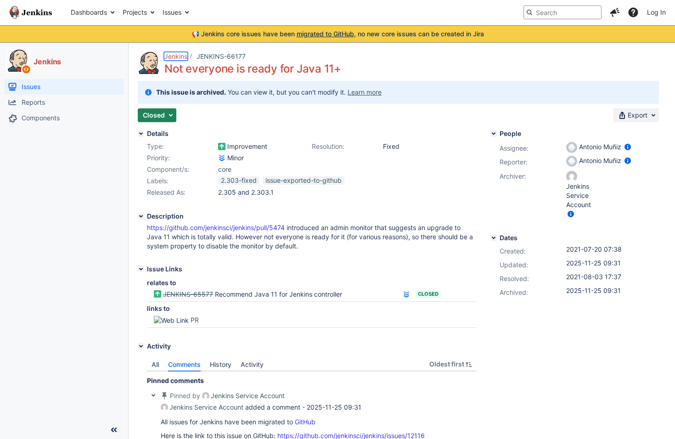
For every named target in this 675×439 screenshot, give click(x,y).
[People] (493, 133)
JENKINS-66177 (221, 56)
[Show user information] (627, 147)
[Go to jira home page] (31, 12)
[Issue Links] (141, 269)
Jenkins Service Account (248, 396)
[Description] (141, 216)
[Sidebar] (114, 430)
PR (195, 320)
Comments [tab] (184, 364)
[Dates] (493, 238)
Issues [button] (172, 12)
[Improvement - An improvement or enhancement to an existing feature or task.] (221, 146)
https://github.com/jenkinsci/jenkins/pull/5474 (216, 227)
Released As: (166, 192)
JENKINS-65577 (188, 294)
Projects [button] (135, 12)
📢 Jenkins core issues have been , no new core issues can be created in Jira (337, 34)
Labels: (158, 181)
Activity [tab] (252, 364)
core (224, 169)
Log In (656, 12)
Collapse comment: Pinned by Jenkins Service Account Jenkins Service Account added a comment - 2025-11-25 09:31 (153, 395)
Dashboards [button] (89, 12)
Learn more (365, 92)
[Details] (141, 133)
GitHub (305, 422)
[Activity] (141, 346)
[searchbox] (562, 12)
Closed (428, 294)
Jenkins (175, 56)
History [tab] (220, 364)
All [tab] (155, 364)
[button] (615, 12)
